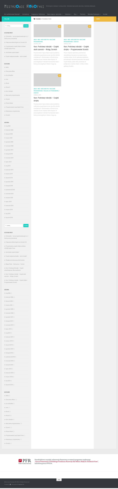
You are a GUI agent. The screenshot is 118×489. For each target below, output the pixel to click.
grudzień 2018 (9, 181)
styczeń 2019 (9, 178)
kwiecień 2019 (9, 170)
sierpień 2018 (9, 197)
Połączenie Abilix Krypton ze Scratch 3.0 (16, 42)
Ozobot (8, 99)
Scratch (76, 41)
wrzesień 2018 (9, 193)
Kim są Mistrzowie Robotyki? (12, 14)
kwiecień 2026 (9, 130)
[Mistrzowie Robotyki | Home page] (24, 6)
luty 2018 (8, 213)
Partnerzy (82, 14)
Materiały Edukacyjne (93, 14)
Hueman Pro (21, 484)
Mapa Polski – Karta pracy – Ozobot (15, 264)
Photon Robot (9, 103)
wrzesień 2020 (9, 146)
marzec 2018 (9, 209)
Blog (75, 14)
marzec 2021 (9, 138)
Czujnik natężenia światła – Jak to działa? (16, 56)
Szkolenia (67, 14)
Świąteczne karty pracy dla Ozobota (15, 260)
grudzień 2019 (9, 150)
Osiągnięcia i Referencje (38, 14)
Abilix (35, 39)
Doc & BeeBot (9, 75)
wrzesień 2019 (9, 158)
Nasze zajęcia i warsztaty (54, 14)
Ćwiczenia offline (10, 71)
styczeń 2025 (9, 134)
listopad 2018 (9, 185)
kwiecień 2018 (9, 205)
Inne (39, 39)
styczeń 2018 (9, 217)
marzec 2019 (9, 174)
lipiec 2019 (8, 162)
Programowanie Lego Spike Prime (15, 107)
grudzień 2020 (9, 142)
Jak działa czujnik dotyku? (12, 52)
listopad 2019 (9, 154)
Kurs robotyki (45, 39)
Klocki (7, 83)
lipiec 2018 (8, 201)
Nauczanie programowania (13, 95)
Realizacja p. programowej (51, 91)
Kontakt (105, 14)
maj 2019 (8, 166)
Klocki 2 (8, 87)
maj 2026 (8, 126)
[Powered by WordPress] (10, 484)
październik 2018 (10, 189)
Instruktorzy (25, 14)
